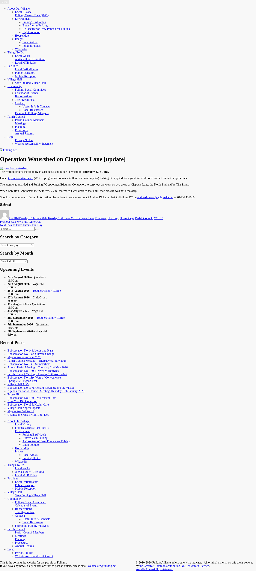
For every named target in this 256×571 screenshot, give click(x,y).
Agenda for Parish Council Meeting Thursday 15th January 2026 (45, 391)
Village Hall (14, 79)
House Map (22, 35)
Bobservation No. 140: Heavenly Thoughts (33, 370)
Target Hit (13, 394)
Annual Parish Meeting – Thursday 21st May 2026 (37, 367)
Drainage (100, 218)
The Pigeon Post (24, 99)
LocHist (14, 218)
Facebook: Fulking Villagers (32, 113)
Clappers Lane (85, 218)
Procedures (21, 130)
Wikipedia (21, 49)
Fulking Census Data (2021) (32, 15)
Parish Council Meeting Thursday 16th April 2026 (37, 374)
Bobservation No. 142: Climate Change (30, 353)
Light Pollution (31, 32)
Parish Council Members (29, 120)
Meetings (20, 123)
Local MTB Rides (26, 62)
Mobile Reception (25, 76)
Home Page (127, 218)
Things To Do (15, 52)
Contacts (20, 103)
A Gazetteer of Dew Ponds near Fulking (46, 28)
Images (19, 39)
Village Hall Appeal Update (23, 407)
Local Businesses (32, 109)
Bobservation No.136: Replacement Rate (31, 397)
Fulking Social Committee (30, 89)
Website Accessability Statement (34, 143)
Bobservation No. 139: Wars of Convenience (34, 377)
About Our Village (18, 8)
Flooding (113, 218)
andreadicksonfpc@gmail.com (155, 197)
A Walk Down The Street (30, 59)
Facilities (12, 66)
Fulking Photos (31, 45)
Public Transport (24, 72)
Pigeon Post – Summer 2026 (24, 357)
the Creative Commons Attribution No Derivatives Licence (174, 565)
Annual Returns (24, 133)
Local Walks (22, 55)
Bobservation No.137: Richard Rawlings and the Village (40, 387)
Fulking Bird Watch (34, 22)
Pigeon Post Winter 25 (20, 411)
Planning (20, 126)
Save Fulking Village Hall (30, 82)
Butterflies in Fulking (35, 25)
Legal (10, 136)
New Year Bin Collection (22, 401)
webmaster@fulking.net (102, 565)
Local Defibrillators (26, 69)
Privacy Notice (24, 140)
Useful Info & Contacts (36, 106)
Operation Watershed (20, 178)
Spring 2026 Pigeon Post (22, 380)
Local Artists (29, 42)
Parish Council (16, 116)
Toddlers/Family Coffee (47, 290)
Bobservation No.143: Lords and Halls (30, 350)
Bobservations (23, 96)
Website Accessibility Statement (154, 569)
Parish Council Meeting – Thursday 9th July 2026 (37, 360)
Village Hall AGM (18, 384)
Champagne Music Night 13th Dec (28, 414)
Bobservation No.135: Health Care (28, 404)
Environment (22, 18)
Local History (23, 12)
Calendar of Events (26, 93)
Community (14, 86)
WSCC (158, 218)
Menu (4, 2)
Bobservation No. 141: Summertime (28, 364)
